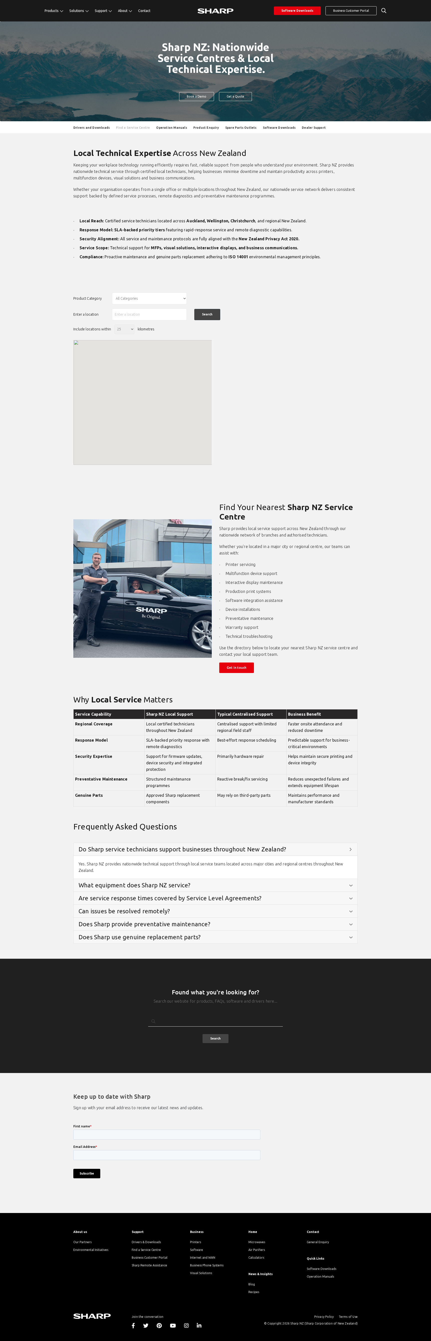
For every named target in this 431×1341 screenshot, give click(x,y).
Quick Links (315, 1258)
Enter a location (86, 314)
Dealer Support (314, 127)
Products (52, 11)
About (123, 11)
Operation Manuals (320, 1276)
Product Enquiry (206, 127)
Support (101, 11)
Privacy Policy (324, 1316)
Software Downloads (297, 10)
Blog (251, 1284)
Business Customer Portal (351, 10)
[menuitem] (54, 11)
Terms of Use (348, 1316)
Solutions (77, 11)
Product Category (87, 298)
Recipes (253, 1292)
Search (215, 1038)
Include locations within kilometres (113, 329)
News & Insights (260, 1274)
